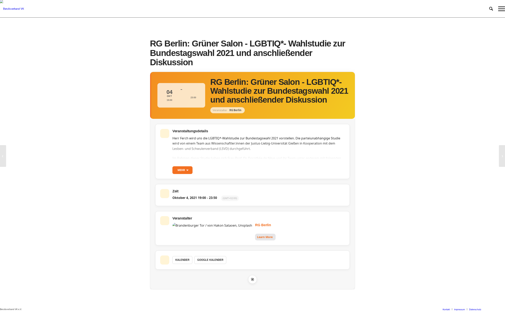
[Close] (252, 279)
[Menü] (500, 8)
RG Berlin (263, 225)
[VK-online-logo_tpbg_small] (12, 9)
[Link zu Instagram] (496, 309)
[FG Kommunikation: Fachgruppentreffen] (3, 156)
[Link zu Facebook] (490, 309)
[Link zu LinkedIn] (502, 309)
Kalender (182, 259)
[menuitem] (491, 8)
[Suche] (491, 8)
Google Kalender (210, 259)
